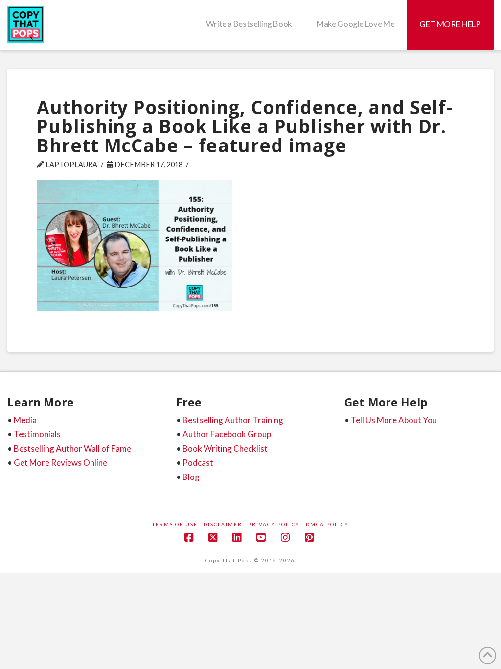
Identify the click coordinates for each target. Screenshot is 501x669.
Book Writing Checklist (225, 448)
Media (25, 420)
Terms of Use (175, 524)
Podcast (197, 462)
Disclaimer (223, 524)
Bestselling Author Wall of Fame (72, 448)
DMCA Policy (327, 524)
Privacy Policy (274, 524)
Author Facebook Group (226, 434)
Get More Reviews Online (60, 462)
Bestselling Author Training (232, 420)
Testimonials (37, 434)
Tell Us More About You (394, 420)
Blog (191, 477)
